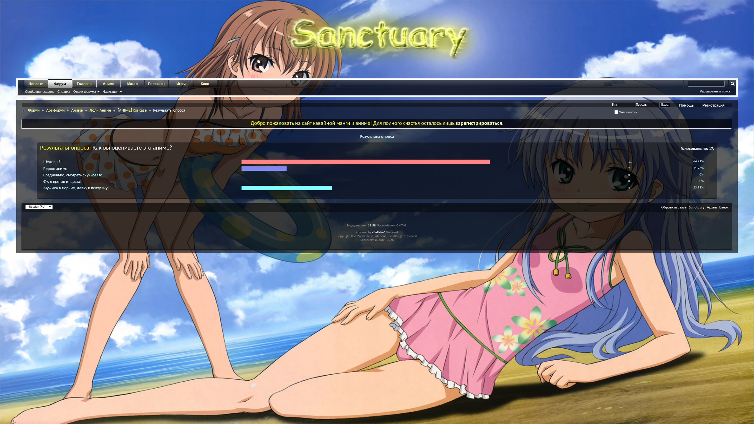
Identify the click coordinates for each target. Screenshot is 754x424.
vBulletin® (379, 232)
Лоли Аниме (100, 110)
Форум (60, 84)
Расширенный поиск (715, 91)
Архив (712, 207)
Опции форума (84, 91)
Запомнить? (627, 112)
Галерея (84, 84)
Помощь (686, 105)
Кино (205, 84)
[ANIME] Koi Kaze (132, 110)
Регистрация (713, 105)
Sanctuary (697, 207)
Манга (132, 84)
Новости (36, 84)
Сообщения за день (39, 91)
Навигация (110, 91)
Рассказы (156, 84)
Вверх (724, 207)
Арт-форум (55, 110)
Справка (63, 91)
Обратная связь (674, 207)
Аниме (108, 84)
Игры (181, 84)
